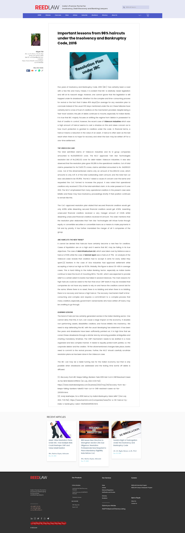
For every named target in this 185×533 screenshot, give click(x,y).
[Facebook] (41, 518)
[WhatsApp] (44, 518)
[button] (48, 15)
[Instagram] (35, 518)
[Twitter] (38, 518)
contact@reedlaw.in (36, 510)
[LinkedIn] (31, 518)
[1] (97, 102)
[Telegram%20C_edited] (48, 518)
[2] (64, 262)
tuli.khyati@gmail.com (36, 57)
